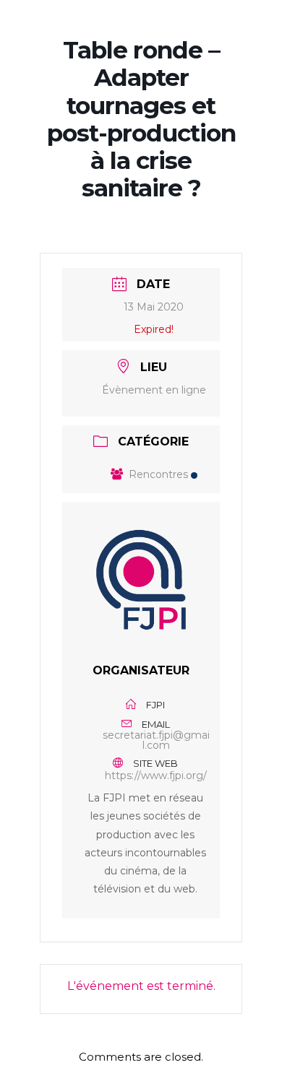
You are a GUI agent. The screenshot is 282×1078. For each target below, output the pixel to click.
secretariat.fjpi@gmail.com (156, 740)
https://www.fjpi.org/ (156, 775)
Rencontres (158, 474)
